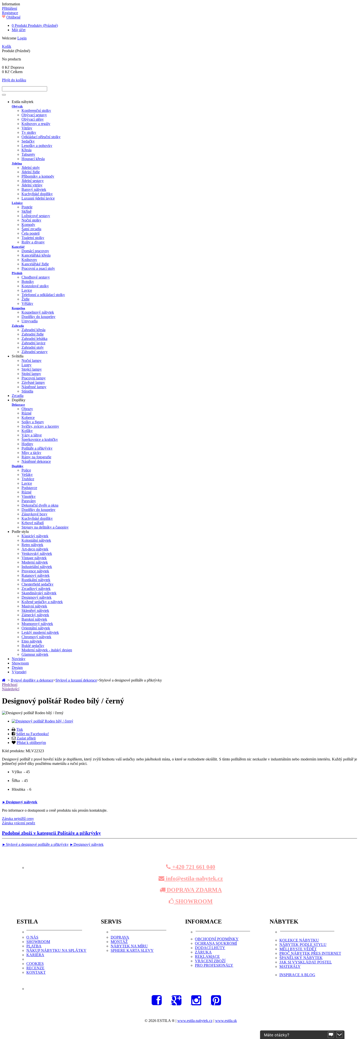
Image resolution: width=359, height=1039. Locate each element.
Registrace (10, 13)
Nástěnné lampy (33, 387)
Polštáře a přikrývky (37, 448)
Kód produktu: (14, 751)
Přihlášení (9, 8)
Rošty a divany (33, 242)
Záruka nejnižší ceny (18, 819)
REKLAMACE (207, 956)
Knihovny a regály (35, 124)
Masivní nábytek (34, 606)
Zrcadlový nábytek (36, 589)
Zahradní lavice (33, 343)
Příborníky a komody (37, 176)
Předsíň (17, 273)
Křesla (26, 150)
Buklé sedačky (32, 646)
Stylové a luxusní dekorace (76, 680)
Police (26, 470)
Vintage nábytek (34, 558)
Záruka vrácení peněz (18, 823)
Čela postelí (30, 233)
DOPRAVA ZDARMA (193, 890)
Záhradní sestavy (34, 352)
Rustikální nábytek (35, 580)
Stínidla (27, 391)
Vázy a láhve (31, 435)
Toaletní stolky (32, 238)
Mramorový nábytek (37, 624)
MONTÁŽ (119, 942)
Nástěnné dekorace (36, 461)
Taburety (28, 154)
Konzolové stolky (35, 286)
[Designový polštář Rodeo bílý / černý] (42, 721)
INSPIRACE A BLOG (297, 975)
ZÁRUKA (203, 952)
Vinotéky (28, 496)
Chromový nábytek (36, 637)
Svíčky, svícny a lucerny (40, 426)
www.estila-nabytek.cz (194, 1021)
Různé (26, 413)
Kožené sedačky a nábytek (42, 602)
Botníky (27, 281)
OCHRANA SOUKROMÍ (216, 943)
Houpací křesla (33, 159)
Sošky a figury (32, 422)
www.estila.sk (226, 1021)
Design (17, 667)
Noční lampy (31, 360)
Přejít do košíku (14, 80)
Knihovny (29, 260)
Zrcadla (17, 396)
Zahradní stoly (32, 347)
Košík (6, 46)
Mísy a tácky (31, 453)
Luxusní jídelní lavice (38, 198)
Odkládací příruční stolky (41, 137)
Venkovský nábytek (36, 553)
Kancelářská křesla (36, 255)
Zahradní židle (32, 334)
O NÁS (32, 937)
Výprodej (19, 672)
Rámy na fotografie (36, 457)
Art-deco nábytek (34, 549)
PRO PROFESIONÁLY (214, 965)
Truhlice (27, 479)
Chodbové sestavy (35, 277)
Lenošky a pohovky (36, 146)
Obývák (17, 106)
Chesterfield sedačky (37, 584)
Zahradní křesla (33, 330)
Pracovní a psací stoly (38, 268)
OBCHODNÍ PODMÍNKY (217, 939)
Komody (28, 224)
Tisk (19, 729)
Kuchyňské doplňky (37, 194)
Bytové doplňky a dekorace (32, 680)
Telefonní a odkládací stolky (43, 295)
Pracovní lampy (33, 378)
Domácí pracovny (35, 251)
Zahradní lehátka (34, 339)
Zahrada (18, 325)
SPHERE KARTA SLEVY (132, 950)
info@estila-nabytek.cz (193, 878)
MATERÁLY (290, 966)
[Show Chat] (331, 1034)
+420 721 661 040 (193, 867)
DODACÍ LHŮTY (210, 948)
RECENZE (35, 968)
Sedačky (28, 141)
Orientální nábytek (35, 628)
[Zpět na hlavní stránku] (4, 680)
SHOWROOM (193, 901)
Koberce (28, 417)
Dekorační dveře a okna (39, 505)
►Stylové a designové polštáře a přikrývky (35, 844)
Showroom (20, 663)
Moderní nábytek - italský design (46, 650)
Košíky (27, 431)
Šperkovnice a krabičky (39, 439)
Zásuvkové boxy (34, 514)
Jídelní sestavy (32, 181)
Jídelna (17, 163)
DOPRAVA (120, 937)
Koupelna (18, 308)
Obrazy (27, 409)
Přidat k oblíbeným (31, 743)
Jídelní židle (30, 172)
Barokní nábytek (34, 619)
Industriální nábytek (36, 567)
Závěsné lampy (33, 382)
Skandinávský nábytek (38, 593)
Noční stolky (31, 220)
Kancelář (18, 247)
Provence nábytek (35, 571)
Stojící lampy (31, 369)
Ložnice (17, 203)
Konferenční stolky (36, 110)
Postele (26, 207)
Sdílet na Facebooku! (32, 734)
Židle (25, 299)
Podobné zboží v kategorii (51, 833)
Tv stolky (28, 132)
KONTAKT (36, 972)
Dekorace (18, 404)
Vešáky (27, 474)
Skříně (26, 211)
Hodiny (27, 444)
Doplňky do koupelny (38, 317)
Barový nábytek (33, 189)
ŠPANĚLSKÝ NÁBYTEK (301, 958)
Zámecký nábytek (35, 615)
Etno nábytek (31, 641)
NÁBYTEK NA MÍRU (129, 946)
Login (22, 38)
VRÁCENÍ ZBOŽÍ (210, 961)
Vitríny (26, 128)
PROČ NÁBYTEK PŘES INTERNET (310, 953)
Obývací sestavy (34, 115)
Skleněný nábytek (35, 610)
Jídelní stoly (30, 167)
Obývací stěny (32, 119)
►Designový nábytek (19, 802)
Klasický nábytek (34, 536)
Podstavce (29, 488)
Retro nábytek (32, 545)
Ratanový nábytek (35, 575)
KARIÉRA (35, 955)
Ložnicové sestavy (35, 216)
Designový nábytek (36, 597)
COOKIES (35, 964)
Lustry (26, 365)
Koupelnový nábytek (37, 312)
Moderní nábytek (34, 562)
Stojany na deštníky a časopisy (45, 527)
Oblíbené (13, 17)
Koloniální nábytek (36, 540)
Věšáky (27, 303)
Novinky (18, 659)
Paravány (28, 501)
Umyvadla (29, 321)
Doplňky (17, 466)
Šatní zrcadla (31, 229)
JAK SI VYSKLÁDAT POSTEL (305, 962)
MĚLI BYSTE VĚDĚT (298, 949)
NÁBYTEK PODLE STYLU (303, 945)
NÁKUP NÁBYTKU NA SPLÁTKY (56, 950)
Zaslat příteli (26, 738)
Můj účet (18, 30)
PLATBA (34, 946)
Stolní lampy (31, 374)
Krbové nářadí (32, 523)
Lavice (26, 290)
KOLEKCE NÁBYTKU (299, 940)
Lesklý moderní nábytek (40, 632)
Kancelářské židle (35, 264)
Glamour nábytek (34, 654)
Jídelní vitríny (31, 185)
